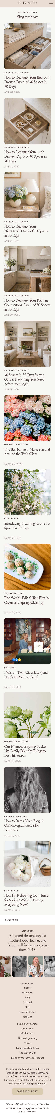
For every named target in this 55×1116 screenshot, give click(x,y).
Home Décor (11, 519)
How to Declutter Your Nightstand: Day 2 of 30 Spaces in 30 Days (26, 231)
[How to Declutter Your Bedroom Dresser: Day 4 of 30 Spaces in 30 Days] (27, 46)
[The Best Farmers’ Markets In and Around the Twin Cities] (27, 418)
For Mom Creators (15, 816)
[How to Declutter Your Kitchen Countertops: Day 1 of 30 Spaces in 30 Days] (27, 269)
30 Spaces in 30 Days (16, 73)
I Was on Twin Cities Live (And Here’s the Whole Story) (26, 674)
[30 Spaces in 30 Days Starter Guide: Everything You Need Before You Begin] (27, 344)
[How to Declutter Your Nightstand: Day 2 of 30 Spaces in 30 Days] (27, 195)
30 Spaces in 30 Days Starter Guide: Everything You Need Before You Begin (24, 379)
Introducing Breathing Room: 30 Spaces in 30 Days (27, 525)
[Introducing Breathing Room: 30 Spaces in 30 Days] (27, 492)
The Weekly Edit (14, 593)
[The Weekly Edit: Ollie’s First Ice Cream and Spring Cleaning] (27, 567)
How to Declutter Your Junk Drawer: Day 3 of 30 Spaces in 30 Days (25, 156)
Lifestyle (10, 668)
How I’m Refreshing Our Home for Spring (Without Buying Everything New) (26, 900)
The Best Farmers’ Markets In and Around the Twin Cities (27, 451)
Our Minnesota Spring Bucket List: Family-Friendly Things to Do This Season (25, 751)
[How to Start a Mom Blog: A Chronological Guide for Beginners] (27, 790)
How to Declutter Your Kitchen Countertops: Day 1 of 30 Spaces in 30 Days (27, 305)
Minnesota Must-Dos (17, 445)
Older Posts (12, 920)
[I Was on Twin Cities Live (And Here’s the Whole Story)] (27, 641)
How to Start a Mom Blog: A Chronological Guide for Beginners (24, 825)
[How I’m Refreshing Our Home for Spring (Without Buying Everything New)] (27, 864)
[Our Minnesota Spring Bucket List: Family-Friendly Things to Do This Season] (27, 715)
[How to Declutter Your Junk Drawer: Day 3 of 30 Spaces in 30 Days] (27, 121)
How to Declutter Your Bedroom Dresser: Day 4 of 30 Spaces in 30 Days (27, 82)
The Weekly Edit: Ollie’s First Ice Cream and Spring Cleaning (27, 600)
